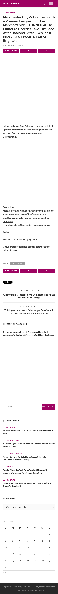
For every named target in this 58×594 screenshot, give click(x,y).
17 (5, 554)
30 (50, 560)
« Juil (5, 572)
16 (50, 547)
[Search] (43, 3)
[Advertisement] (29, 92)
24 (5, 560)
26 (20, 560)
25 (13, 560)
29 (42, 560)
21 (35, 554)
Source (13, 250)
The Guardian (12, 440)
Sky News (10, 480)
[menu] (51, 3)
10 (5, 547)
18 (13, 554)
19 (20, 554)
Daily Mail (11, 13)
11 (13, 547)
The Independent (14, 454)
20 (28, 554)
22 (42, 554)
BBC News (10, 427)
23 (50, 554)
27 (28, 560)
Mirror (9, 467)
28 (35, 560)
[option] (29, 333)
